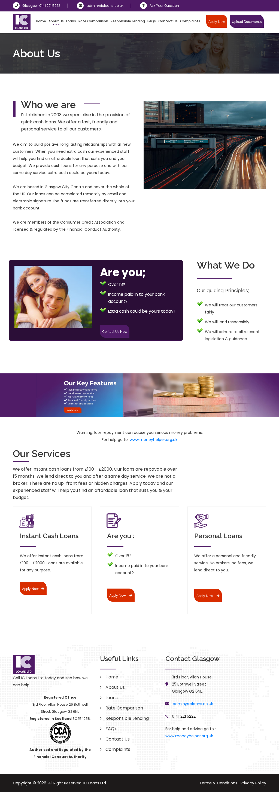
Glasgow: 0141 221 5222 (41, 5)
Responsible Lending (128, 21)
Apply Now (216, 22)
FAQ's (111, 729)
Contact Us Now (114, 332)
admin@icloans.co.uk (104, 5)
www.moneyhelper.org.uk (153, 439)
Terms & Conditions (218, 783)
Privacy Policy (253, 783)
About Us (56, 21)
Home (41, 21)
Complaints (190, 21)
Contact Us (168, 21)
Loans (71, 21)
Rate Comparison (93, 21)
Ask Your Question (164, 5)
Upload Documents (247, 22)
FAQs (151, 21)
